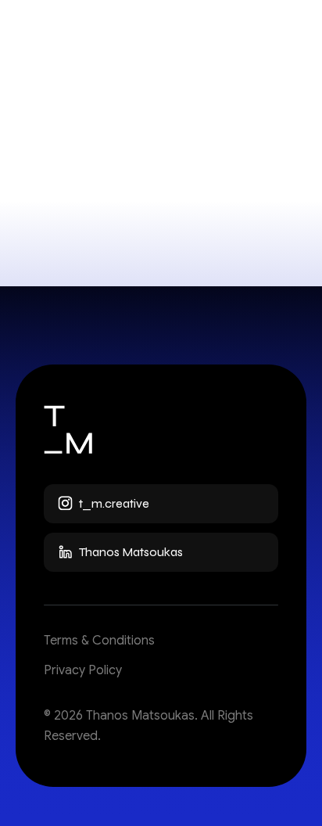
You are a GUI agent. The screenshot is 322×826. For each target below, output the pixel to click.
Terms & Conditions (99, 640)
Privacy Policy (83, 670)
